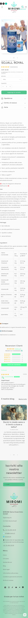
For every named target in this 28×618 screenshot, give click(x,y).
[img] (5, 374)
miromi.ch (8, 536)
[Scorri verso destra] (17, 57)
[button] (2, 7)
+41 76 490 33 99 (10, 530)
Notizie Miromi (7, 562)
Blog (4, 566)
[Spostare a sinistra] (10, 57)
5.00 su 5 (18, 349)
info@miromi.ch (10, 533)
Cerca (4, 555)
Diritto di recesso (8, 580)
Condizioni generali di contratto (12, 577)
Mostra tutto (23, 399)
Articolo (3, 76)
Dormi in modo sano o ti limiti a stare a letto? (14, 424)
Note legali (6, 569)
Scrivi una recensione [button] (14, 364)
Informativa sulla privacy (10, 573)
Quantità (3, 83)
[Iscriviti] (23, 484)
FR (3, 3)
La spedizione (4, 72)
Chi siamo (6, 558)
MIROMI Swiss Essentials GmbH (12, 601)
